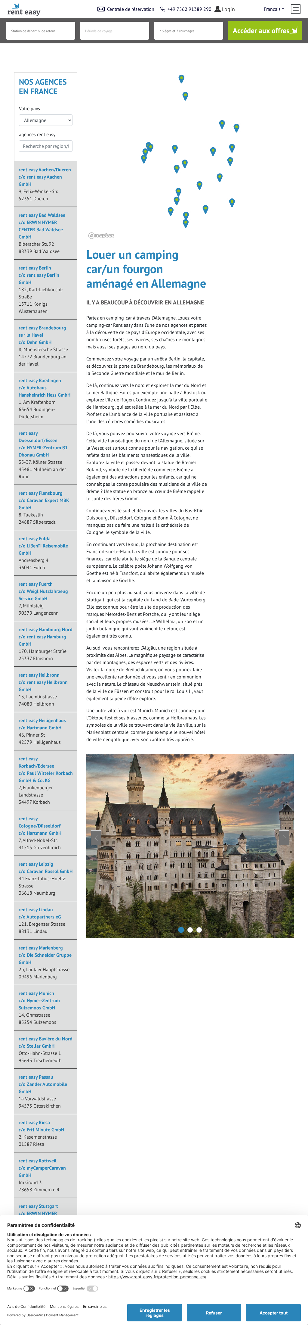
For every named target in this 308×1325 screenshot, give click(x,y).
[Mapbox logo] (101, 235)
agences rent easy (37, 134)
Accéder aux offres (261, 30)
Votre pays (29, 108)
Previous (96, 837)
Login (228, 9)
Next (284, 837)
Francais (272, 9)
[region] (190, 156)
